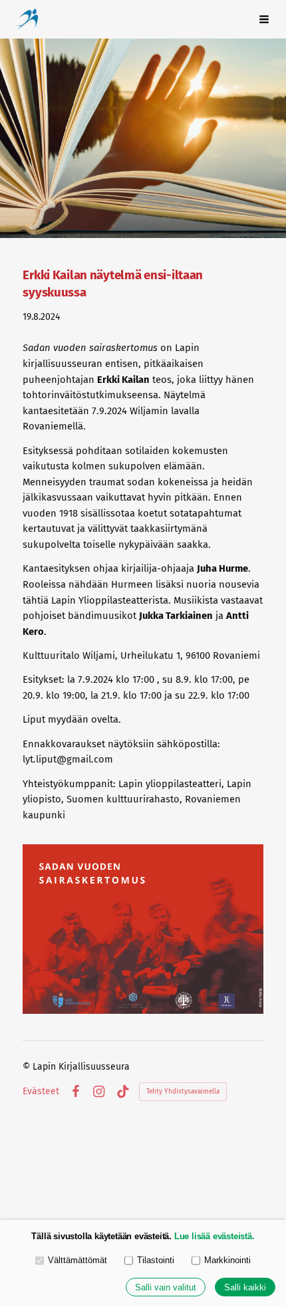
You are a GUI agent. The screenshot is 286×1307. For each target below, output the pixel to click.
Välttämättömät (77, 1260)
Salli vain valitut (165, 1287)
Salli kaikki (245, 1287)
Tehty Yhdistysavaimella (182, 1092)
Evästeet (41, 1091)
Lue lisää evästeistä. (214, 1236)
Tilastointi (155, 1260)
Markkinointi (227, 1260)
